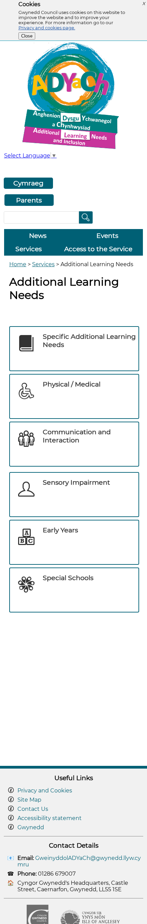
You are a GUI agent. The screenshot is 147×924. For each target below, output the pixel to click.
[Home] (73, 149)
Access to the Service (98, 249)
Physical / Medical (72, 384)
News (37, 236)
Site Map (29, 800)
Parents (29, 200)
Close (26, 36)
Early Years (60, 530)
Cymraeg (28, 183)
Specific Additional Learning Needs (89, 340)
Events (107, 236)
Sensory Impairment (76, 482)
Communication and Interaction (77, 436)
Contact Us (32, 809)
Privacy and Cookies (44, 790)
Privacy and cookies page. (46, 27)
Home (17, 264)
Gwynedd (30, 827)
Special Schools (68, 578)
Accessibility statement (49, 818)
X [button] (143, 3)
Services (28, 249)
